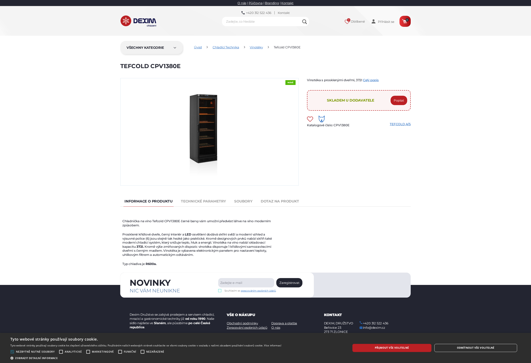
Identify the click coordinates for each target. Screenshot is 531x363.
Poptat (399, 100)
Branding (272, 3)
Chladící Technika (226, 47)
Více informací (272, 345)
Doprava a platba (284, 323)
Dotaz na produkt (280, 201)
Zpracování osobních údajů (247, 328)
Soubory (243, 201)
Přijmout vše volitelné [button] (392, 348)
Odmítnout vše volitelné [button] (475, 348)
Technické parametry (203, 201)
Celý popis (371, 80)
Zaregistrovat (289, 283)
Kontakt (287, 3)
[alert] (265, 348)
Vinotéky (256, 47)
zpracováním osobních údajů (258, 290)
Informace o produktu (148, 201)
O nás (241, 3)
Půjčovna (256, 3)
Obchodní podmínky (242, 323)
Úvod (198, 47)
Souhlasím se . (250, 290)
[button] (145, 358)
